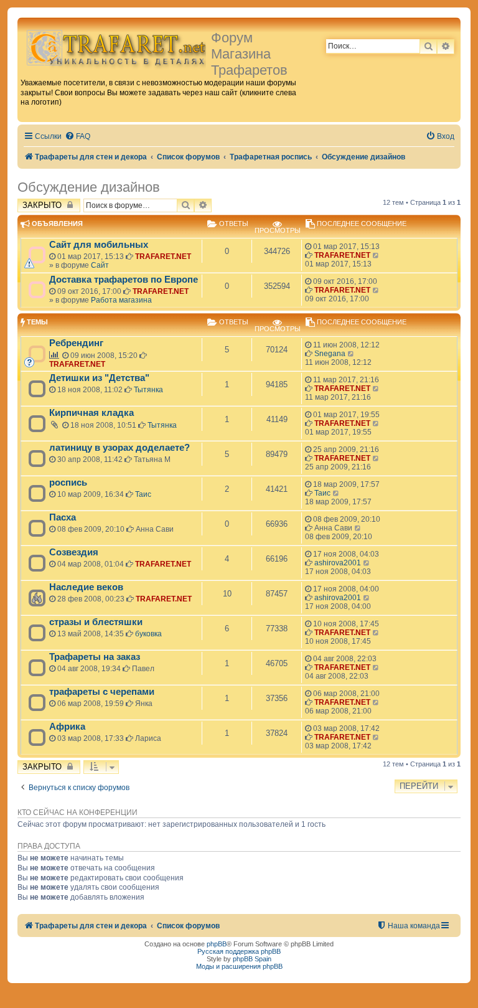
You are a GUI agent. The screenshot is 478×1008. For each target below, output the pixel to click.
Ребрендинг (76, 343)
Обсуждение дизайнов (88, 187)
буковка (148, 633)
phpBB (217, 944)
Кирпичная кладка (91, 413)
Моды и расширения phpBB (239, 966)
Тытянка (148, 389)
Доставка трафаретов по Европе (123, 280)
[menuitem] (77, 136)
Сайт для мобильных (98, 245)
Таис (143, 494)
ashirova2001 (337, 562)
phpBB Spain (252, 959)
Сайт (100, 265)
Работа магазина (121, 300)
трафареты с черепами (101, 692)
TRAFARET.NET (163, 256)
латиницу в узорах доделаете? (119, 448)
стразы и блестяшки (96, 622)
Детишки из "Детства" (99, 378)
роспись (68, 483)
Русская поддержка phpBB (239, 951)
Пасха (62, 517)
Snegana (329, 353)
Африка (67, 727)
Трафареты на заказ (94, 657)
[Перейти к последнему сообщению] (376, 255)
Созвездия (73, 552)
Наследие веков (86, 587)
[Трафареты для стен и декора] (116, 47)
